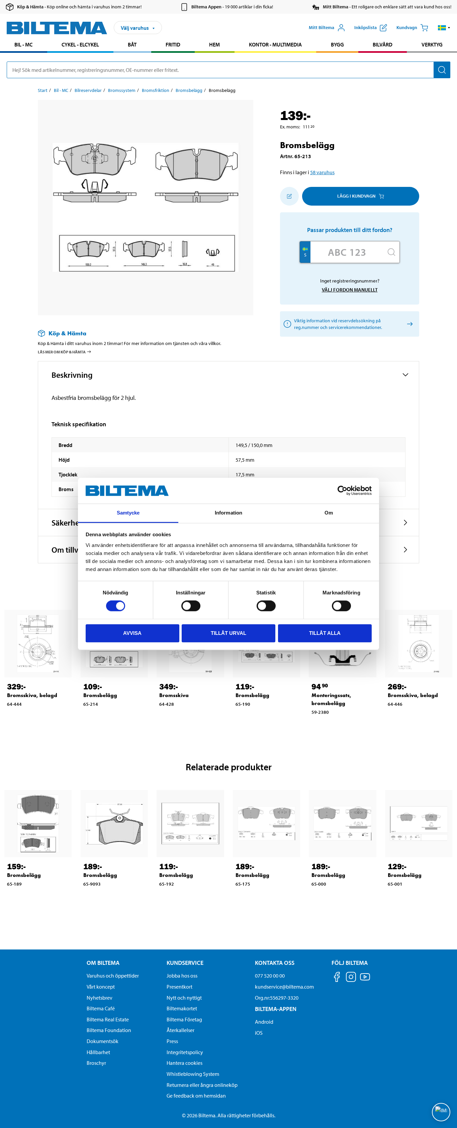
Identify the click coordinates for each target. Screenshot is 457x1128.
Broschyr (96, 1062)
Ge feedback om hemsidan (196, 1095)
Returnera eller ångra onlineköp (202, 1085)
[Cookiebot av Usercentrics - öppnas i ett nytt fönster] (342, 491)
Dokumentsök (102, 1041)
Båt (132, 44)
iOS (259, 1032)
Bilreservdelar (88, 90)
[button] (444, 28)
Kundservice (185, 963)
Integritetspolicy (185, 1052)
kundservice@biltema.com (284, 986)
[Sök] (442, 70)
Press (172, 1041)
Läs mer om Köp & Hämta (62, 351)
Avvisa (132, 633)
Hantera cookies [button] (184, 1062)
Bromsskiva (174, 695)
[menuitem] (23, 45)
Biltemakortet (182, 1008)
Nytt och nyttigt (184, 997)
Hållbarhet (98, 1052)
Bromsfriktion (155, 90)
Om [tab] (329, 513)
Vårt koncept (101, 986)
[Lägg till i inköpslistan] (289, 196)
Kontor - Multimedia (275, 44)
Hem (214, 44)
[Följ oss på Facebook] (337, 978)
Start (43, 90)
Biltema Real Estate (108, 1019)
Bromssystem (121, 90)
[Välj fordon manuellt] (408, 324)
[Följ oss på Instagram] (351, 978)
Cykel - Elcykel (80, 44)
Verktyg (432, 44)
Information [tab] (228, 513)
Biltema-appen (275, 1009)
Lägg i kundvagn (356, 196)
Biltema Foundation (109, 1030)
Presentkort (179, 986)
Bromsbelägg (189, 90)
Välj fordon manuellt (350, 290)
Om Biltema (103, 963)
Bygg (337, 44)
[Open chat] (441, 1112)
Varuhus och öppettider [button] (113, 975)
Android (264, 1021)
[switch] (190, 605)
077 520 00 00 (270, 975)
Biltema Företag (184, 1019)
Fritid (173, 44)
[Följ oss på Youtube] (365, 980)
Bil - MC (23, 44)
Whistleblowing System (193, 1073)
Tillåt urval (228, 633)
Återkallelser (180, 1030)
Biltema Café (101, 1008)
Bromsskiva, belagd (32, 695)
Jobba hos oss (182, 975)
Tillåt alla (325, 633)
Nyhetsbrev (99, 997)
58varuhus (322, 172)
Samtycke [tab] (128, 513)
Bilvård (382, 44)
